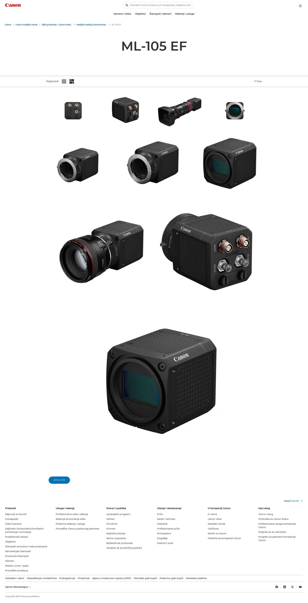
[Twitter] (292, 587)
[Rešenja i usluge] (195, 14)
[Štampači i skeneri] (172, 14)
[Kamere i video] (132, 14)
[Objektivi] (147, 14)
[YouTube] (300, 587)
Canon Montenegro (17, 587)
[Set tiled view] (64, 81)
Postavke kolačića (196, 578)
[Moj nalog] (300, 5)
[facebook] (276, 587)
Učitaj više (59, 480)
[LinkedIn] (284, 587)
